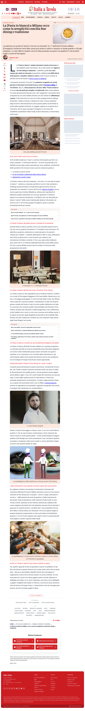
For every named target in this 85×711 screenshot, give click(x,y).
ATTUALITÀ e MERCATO (39, 677)
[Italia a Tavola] (42, 9)
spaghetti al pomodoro (36, 608)
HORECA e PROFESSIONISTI (40, 685)
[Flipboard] (18, 13)
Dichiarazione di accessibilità (73, 685)
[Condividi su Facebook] (4, 68)
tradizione (52, 608)
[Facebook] (2, 13)
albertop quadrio (41, 613)
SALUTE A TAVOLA (38, 689)
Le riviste (53, 681)
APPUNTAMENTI (30, 17)
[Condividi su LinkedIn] (4, 74)
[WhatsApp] (16, 13)
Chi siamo (53, 685)
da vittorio (17, 608)
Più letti (52, 689)
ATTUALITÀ (16, 17)
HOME (55, 22)
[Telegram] (11, 13)
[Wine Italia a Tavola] (11, 9)
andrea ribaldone (39, 615)
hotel (34, 610)
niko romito (29, 615)
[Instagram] (9, 13)
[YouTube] (14, 13)
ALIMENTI (67, 17)
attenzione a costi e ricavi (21, 177)
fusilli (40, 610)
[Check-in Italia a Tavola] (74, 9)
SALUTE (61, 17)
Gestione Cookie (71, 679)
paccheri (25, 608)
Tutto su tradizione (34, 602)
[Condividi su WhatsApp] (4, 77)
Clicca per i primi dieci (73, 90)
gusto (45, 608)
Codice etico (70, 681)
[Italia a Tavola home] (17, 675)
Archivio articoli (54, 677)
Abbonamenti (71, 2)
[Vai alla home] (3, 17)
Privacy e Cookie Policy (72, 677)
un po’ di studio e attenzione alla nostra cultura (29, 174)
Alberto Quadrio (48, 189)
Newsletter (53, 683)
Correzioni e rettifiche (72, 683)
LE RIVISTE (21, 2)
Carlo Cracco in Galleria (37, 79)
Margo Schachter (19, 613)
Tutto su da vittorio (21, 602)
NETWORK (37, 2)
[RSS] (20, 13)
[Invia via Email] (4, 80)
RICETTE (54, 17)
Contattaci (53, 687)
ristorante (28, 610)
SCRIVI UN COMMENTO (36, 595)
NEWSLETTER (29, 2)
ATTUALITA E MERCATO (62, 22)
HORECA (47, 17)
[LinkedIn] (7, 13)
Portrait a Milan (49, 85)
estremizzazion (50, 383)
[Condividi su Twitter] (4, 71)
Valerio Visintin (30, 613)
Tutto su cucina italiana (47, 602)
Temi (52, 679)
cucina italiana (19, 610)
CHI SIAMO (44, 2)
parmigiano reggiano (49, 610)
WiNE (22, 17)
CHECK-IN (39, 17)
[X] (5, 13)
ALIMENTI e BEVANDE (39, 691)
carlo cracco (51, 613)
